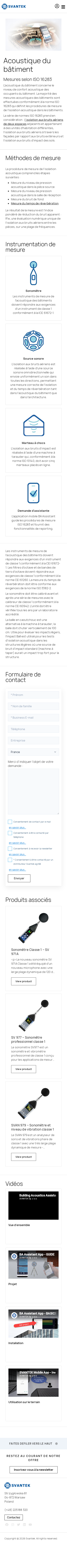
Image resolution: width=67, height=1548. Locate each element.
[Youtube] (30, 1524)
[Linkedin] (24, 1524)
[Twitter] (18, 1524)
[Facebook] (6, 1524)
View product (23, 981)
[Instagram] (12, 1524)
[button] (57, 6)
